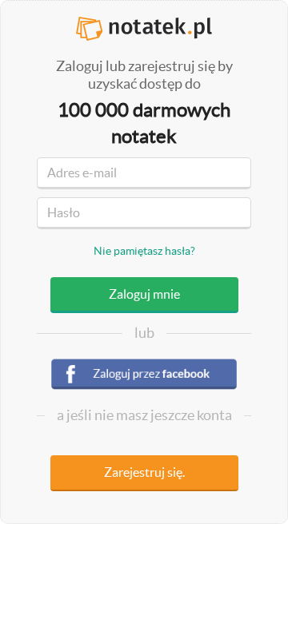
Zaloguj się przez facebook (144, 376)
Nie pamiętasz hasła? (144, 250)
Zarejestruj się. (144, 472)
